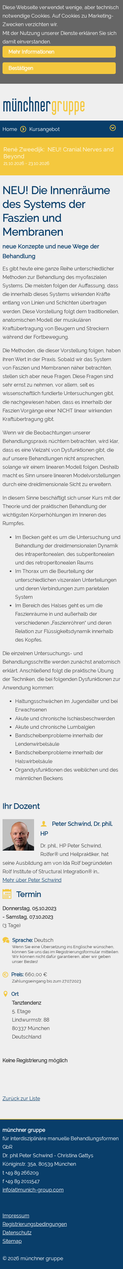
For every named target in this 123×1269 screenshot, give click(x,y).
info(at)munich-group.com (33, 1190)
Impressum (16, 1216)
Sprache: (22, 940)
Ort (14, 994)
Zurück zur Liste (21, 1099)
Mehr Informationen (31, 52)
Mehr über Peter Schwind (32, 880)
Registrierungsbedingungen (35, 1224)
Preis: (17, 974)
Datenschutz (17, 1233)
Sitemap (12, 1241)
